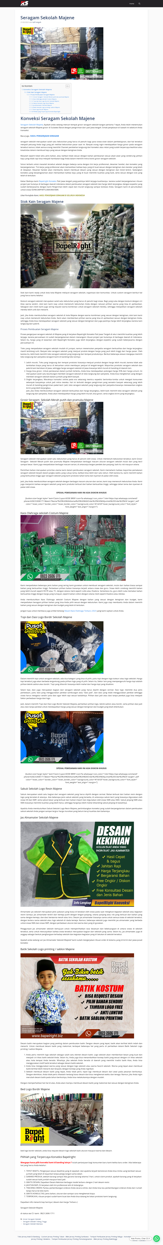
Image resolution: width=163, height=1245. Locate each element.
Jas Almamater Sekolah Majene (42, 105)
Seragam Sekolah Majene (32, 124)
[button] (156, 1238)
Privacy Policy (136, 1238)
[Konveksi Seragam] (24, 3)
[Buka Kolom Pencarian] (139, 3)
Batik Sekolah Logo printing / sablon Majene (46, 107)
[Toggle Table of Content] (66, 86)
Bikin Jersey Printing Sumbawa (77, 1236)
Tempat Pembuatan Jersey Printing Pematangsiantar (72, 1239)
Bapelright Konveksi (48, 181)
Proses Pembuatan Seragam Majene (42, 95)
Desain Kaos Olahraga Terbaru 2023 (80, 611)
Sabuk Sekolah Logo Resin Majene (43, 103)
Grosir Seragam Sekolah (32, 1219)
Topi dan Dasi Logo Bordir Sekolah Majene (46, 101)
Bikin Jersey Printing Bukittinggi (105, 1239)
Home (131, 3)
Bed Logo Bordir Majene (40, 109)
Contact (142, 1240)
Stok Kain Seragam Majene (37, 92)
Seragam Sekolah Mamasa (33, 1224)
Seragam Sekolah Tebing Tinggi (35, 1222)
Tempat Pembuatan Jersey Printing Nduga (106, 1236)
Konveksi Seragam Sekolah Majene (37, 89)
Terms (134, 1240)
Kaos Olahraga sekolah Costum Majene (45, 99)
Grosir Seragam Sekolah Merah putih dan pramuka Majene (51, 97)
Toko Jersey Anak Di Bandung (29, 1236)
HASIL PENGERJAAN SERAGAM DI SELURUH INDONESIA (62, 195)
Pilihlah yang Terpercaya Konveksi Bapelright (46, 111)
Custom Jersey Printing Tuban (52, 1236)
